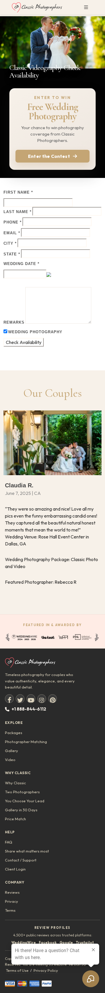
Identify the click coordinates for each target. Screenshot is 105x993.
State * (12, 254)
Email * (12, 233)
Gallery (11, 750)
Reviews (12, 892)
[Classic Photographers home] (52, 662)
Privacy (11, 901)
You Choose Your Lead (24, 801)
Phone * (13, 222)
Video (10, 759)
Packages (13, 732)
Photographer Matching (26, 741)
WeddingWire (23, 942)
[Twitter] (20, 698)
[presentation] (5, 512)
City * (10, 243)
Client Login (15, 869)
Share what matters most (27, 851)
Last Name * (18, 212)
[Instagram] (41, 698)
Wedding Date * (21, 264)
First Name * (18, 192)
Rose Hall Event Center (61, 537)
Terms (10, 910)
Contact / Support (20, 860)
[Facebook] (9, 698)
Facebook (48, 942)
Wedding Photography (35, 332)
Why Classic (15, 783)
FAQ (8, 842)
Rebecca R (65, 582)
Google (66, 942)
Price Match (15, 819)
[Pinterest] (52, 698)
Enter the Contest (49, 156)
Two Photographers (22, 792)
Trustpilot (85, 942)
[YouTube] (31, 698)
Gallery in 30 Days (21, 810)
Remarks (14, 322)
